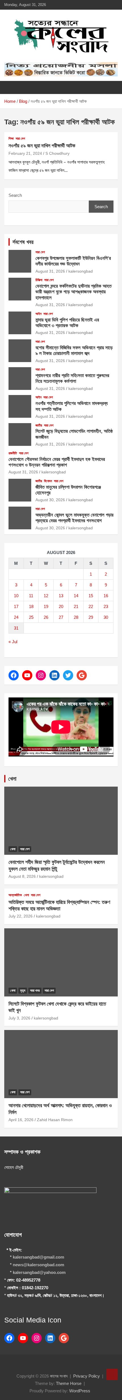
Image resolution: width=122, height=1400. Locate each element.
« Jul (13, 641)
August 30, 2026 (50, 500)
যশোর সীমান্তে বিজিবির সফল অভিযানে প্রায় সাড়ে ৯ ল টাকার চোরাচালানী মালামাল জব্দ (74, 350)
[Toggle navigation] (11, 87)
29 (91, 617)
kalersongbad (80, 271)
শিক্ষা (11, 139)
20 (61, 606)
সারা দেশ (20, 139)
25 (31, 617)
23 (106, 606)
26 (46, 617)
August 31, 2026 (50, 271)
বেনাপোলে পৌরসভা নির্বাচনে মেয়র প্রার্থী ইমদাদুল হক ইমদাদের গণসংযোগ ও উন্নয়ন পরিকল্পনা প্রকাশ (57, 462)
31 (16, 628)
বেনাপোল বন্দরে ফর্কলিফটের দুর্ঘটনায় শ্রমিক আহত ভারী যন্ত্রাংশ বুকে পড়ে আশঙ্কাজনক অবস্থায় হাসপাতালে (73, 291)
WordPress (79, 1390)
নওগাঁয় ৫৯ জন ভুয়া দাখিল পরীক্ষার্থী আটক (42, 146)
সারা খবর (35, 990)
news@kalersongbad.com (38, 1264)
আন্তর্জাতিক (15, 895)
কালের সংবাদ (59, 1376)
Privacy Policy (86, 1376)
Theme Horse (68, 1383)
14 (76, 595)
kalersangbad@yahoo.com (39, 1272)
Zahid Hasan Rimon (55, 1119)
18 (31, 606)
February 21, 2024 (25, 153)
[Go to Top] (112, 1374)
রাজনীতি (13, 453)
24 (16, 617)
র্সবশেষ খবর (22, 242)
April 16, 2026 (21, 1119)
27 (61, 617)
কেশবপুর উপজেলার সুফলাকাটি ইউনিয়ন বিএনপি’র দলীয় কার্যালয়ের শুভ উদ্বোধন (73, 261)
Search (15, 195)
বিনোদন (48, 481)
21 (76, 606)
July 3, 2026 (19, 1018)
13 (61, 595)
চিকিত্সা (38, 280)
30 (106, 617)
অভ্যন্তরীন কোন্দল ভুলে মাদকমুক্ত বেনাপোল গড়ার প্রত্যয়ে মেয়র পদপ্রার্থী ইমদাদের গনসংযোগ (74, 517)
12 (46, 595)
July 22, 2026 (21, 916)
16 (106, 595)
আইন (38, 314)
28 (76, 617)
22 (91, 606)
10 (16, 595)
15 (91, 595)
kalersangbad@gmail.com (38, 1257)
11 (31, 595)
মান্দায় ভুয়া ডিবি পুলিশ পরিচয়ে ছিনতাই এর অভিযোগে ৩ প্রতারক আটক (67, 322)
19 (46, 606)
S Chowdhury (57, 153)
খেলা (12, 779)
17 (16, 606)
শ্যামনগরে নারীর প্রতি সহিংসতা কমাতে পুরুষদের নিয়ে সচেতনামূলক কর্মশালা (72, 378)
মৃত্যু (22, 990)
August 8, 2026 (22, 876)
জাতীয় (38, 425)
